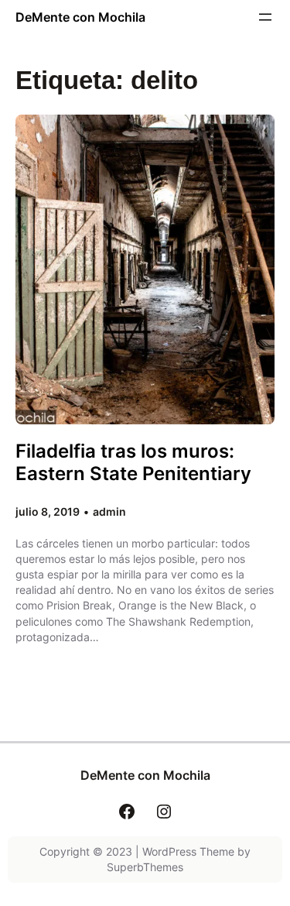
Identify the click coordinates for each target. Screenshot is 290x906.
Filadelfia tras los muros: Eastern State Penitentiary (133, 462)
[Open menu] (265, 17)
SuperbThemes (145, 866)
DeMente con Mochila (80, 17)
